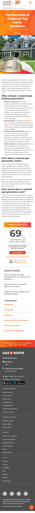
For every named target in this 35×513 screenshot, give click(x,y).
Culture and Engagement (14, 331)
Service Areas (7, 481)
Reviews (5, 477)
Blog (4, 471)
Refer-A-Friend (7, 427)
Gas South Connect (8, 412)
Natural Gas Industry (12, 325)
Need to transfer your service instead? (17, 256)
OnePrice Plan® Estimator (10, 409)
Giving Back (8, 305)
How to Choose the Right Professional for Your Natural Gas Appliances (17, 277)
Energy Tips (8, 310)
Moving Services (7, 396)
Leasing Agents (7, 424)
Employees (8, 315)
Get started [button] (17, 253)
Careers (5, 464)
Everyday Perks (7, 402)
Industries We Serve (8, 443)
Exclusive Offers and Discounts (16, 320)
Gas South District (8, 405)
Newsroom (6, 474)
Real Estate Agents (8, 421)
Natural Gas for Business (10, 436)
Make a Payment (8, 392)
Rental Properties (8, 446)
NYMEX (5, 449)
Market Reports (7, 452)
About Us (5, 461)
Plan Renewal (6, 399)
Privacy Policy (17, 506)
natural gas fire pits (13, 133)
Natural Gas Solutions (9, 439)
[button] (17, 389)
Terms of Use (7, 506)
